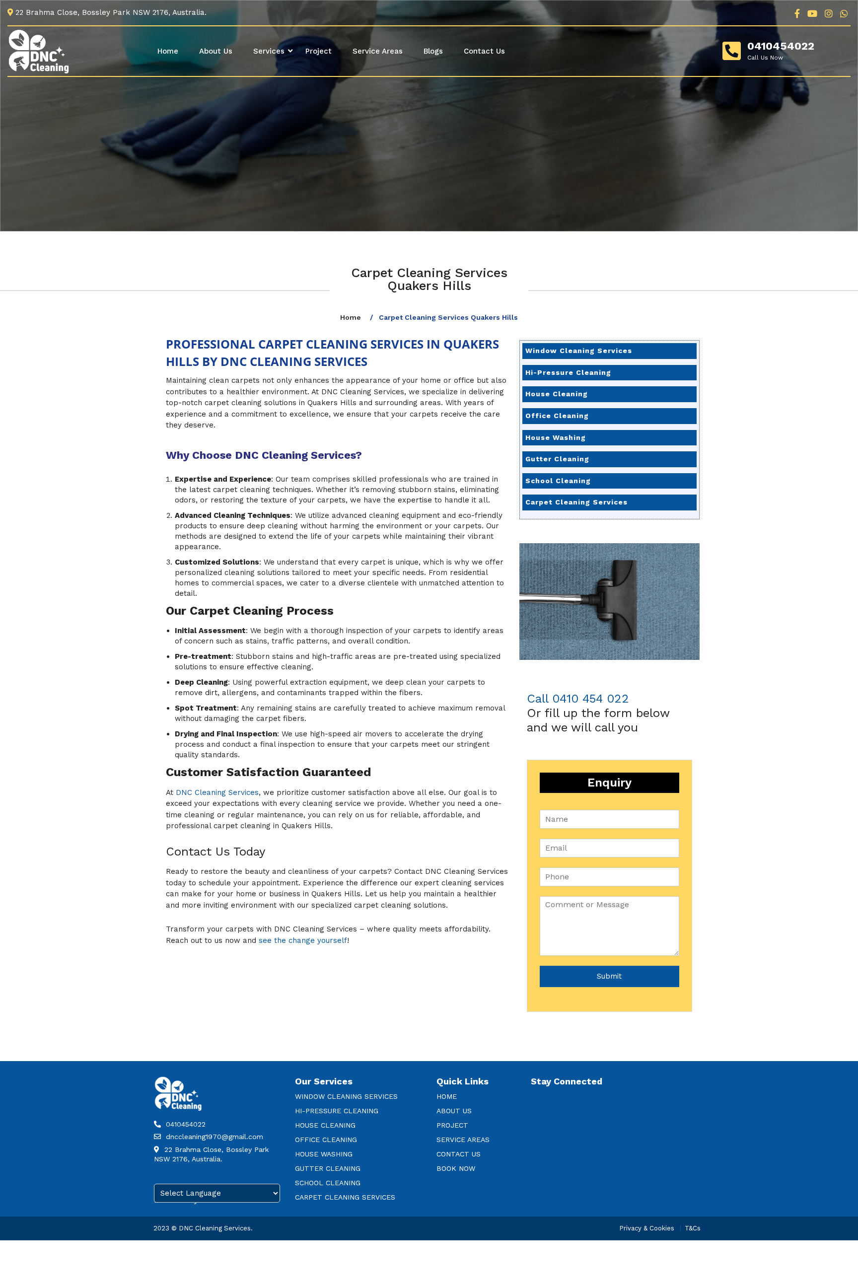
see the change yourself (303, 940)
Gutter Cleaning (557, 459)
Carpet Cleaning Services (576, 502)
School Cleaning (558, 481)
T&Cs (693, 1228)
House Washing (555, 437)
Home (167, 51)
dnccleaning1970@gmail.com (213, 1137)
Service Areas (378, 51)
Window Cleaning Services (578, 351)
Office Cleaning (557, 416)
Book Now (455, 1168)
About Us (215, 51)
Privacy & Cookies (646, 1228)
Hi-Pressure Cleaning (568, 372)
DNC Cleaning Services (217, 792)
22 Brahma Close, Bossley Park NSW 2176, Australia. (211, 1154)
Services (269, 51)
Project (318, 51)
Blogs (433, 51)
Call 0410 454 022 (578, 699)
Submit (609, 976)
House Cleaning (556, 394)
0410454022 (780, 46)
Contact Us (484, 51)
